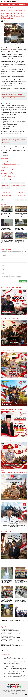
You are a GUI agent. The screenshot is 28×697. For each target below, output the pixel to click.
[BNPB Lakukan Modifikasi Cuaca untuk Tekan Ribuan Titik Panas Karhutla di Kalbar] (7, 573)
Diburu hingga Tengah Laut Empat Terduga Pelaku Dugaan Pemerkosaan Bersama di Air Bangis (13, 176)
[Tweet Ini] (18, 200)
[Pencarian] (26, 1)
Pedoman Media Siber (20, 690)
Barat (6, 183)
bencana (10, 183)
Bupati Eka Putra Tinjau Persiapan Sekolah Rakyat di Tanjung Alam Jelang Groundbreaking (20, 619)
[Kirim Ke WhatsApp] (26, 200)
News (2, 10)
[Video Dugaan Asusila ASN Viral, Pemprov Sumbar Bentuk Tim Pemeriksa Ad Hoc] (7, 222)
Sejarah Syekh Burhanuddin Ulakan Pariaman (10, 637)
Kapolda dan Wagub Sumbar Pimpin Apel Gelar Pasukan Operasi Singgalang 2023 (12, 641)
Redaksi (13, 691)
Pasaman (5, 10)
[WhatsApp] (20, 686)
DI (14, 183)
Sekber (17, 185)
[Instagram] (15, 686)
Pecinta (8, 185)
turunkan (7, 187)
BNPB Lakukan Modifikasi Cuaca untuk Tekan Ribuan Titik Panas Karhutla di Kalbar (6, 581)
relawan (13, 185)
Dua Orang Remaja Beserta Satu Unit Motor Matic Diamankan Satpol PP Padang (21, 194)
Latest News (13, 690)
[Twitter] (11, 686)
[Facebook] (8, 686)
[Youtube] (18, 686)
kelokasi (23, 183)
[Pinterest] (13, 686)
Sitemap (17, 691)
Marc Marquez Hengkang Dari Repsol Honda (10, 630)
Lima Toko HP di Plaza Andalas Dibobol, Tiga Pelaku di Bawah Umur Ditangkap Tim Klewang (7, 619)
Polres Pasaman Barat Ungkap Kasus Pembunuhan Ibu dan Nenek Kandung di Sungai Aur (13, 173)
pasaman (3, 185)
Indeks (22, 691)
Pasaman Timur (17, 10)
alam (3, 183)
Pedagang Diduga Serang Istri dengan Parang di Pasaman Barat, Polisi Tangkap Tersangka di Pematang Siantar (14, 164)
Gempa (18, 183)
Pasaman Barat (11, 10)
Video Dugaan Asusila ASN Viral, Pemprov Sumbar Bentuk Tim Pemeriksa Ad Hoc (13, 167)
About (4, 690)
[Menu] (2, 1)
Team (3, 187)
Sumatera (23, 185)
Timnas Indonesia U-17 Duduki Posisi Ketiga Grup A (11, 633)
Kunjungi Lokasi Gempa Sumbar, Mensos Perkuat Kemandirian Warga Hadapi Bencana (7, 194)
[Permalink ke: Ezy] (2, 20)
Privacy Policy (8, 691)
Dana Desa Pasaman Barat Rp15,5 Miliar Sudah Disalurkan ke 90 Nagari (14, 170)
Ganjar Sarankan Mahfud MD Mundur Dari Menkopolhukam (13, 645)
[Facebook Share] (16, 200)
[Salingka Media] (9, 1)
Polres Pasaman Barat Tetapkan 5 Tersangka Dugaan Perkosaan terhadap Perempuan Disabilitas (13, 160)
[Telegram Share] (23, 200)
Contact (8, 690)
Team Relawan (9, 49)
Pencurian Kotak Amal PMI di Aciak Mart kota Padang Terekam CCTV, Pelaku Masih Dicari (21, 600)
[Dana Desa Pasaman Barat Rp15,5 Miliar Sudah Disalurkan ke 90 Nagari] (21, 222)
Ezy (4, 20)
